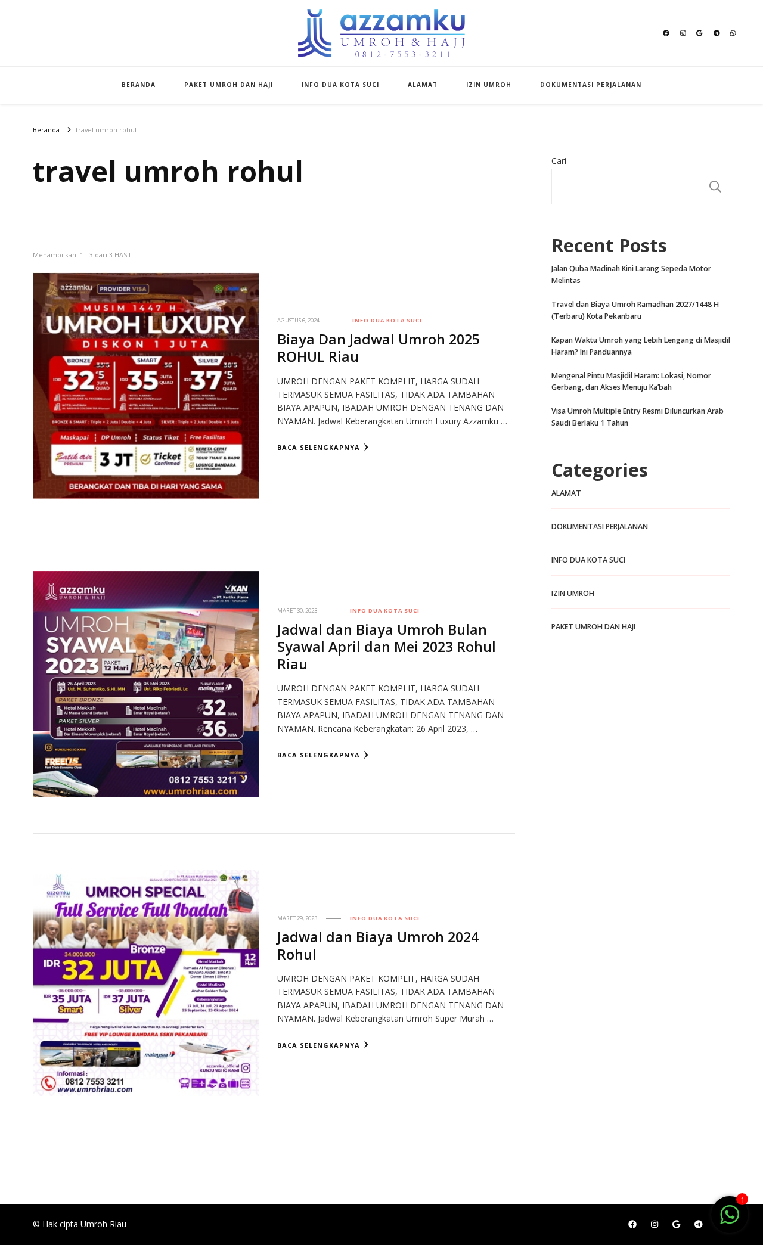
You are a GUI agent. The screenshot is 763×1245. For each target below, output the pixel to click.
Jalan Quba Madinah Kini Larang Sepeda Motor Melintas (631, 274)
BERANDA (139, 84)
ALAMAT (423, 84)
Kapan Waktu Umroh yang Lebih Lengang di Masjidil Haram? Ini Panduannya (640, 346)
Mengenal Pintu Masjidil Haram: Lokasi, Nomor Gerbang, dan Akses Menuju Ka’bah (631, 382)
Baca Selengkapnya (318, 447)
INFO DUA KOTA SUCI (340, 84)
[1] (729, 1221)
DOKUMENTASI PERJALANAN (590, 84)
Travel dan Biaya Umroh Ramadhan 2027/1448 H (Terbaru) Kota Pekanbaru (635, 310)
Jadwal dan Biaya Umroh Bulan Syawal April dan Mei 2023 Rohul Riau (386, 646)
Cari (558, 160)
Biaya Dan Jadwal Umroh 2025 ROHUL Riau (378, 348)
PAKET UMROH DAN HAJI (228, 84)
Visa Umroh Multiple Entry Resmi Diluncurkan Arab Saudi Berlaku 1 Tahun (637, 417)
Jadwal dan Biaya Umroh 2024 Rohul (378, 945)
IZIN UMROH (488, 84)
